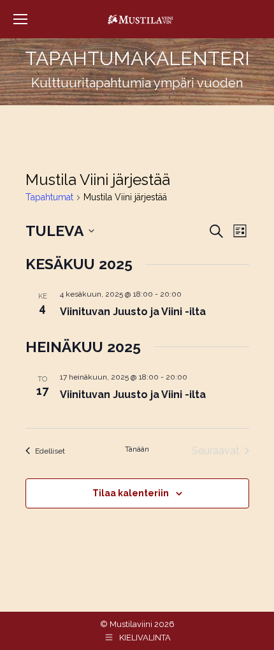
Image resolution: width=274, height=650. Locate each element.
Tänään (137, 449)
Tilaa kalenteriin (130, 493)
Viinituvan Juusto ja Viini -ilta (133, 312)
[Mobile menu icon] (20, 19)
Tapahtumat (49, 197)
